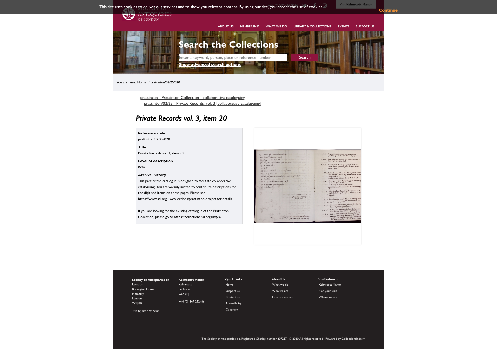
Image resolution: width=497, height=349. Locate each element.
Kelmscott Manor (330, 284)
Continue (388, 10)
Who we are (280, 291)
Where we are (328, 297)
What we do (276, 26)
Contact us (233, 297)
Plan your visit (328, 291)
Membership (249, 26)
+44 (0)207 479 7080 (145, 311)
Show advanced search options (210, 64)
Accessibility (234, 303)
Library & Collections (312, 26)
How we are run (282, 297)
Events (343, 26)
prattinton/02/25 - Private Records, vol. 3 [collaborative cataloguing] (202, 103)
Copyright (232, 309)
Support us (233, 291)
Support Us (365, 26)
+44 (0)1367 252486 (191, 301)
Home (141, 82)
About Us (226, 26)
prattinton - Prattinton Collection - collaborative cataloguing (192, 97)
